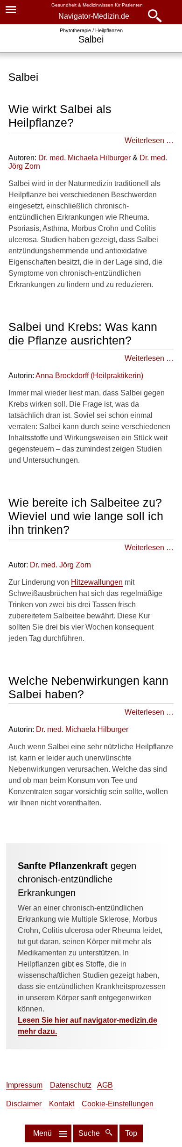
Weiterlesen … (149, 140)
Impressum (24, 1085)
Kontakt (61, 1104)
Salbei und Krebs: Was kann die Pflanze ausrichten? (82, 333)
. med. (60, 565)
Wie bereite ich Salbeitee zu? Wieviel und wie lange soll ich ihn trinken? (85, 516)
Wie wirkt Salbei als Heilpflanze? (60, 115)
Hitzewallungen (97, 582)
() (89, 376)
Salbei (91, 39)
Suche (90, 1133)
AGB (105, 1085)
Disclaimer (24, 1104)
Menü (42, 1133)
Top (131, 1133)
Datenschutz (70, 1085)
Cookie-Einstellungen (118, 1104)
